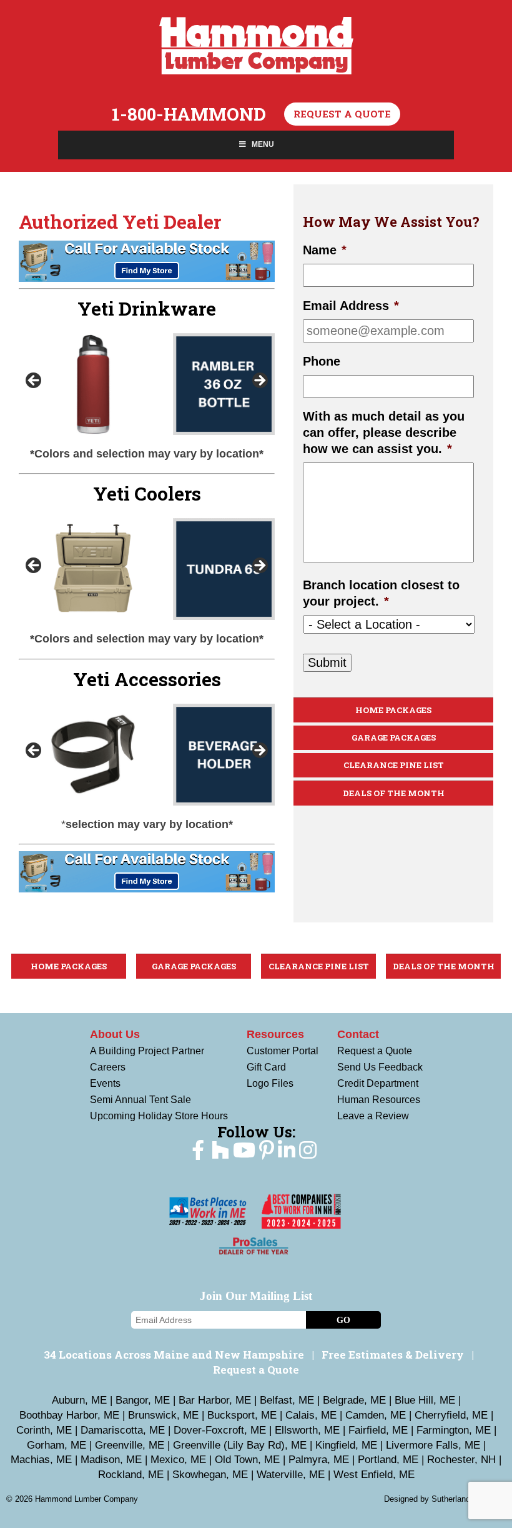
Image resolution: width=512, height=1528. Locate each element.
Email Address (351, 305)
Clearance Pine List (393, 765)
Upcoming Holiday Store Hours (159, 1116)
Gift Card (266, 1067)
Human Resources (378, 1099)
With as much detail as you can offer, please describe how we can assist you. (384, 432)
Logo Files (270, 1083)
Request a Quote (342, 113)
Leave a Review (373, 1116)
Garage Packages (394, 737)
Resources (275, 1034)
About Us (115, 1034)
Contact (358, 1034)
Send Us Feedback (380, 1067)
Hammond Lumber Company (256, 45)
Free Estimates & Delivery (393, 1354)
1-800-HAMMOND (189, 114)
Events (105, 1083)
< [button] (34, 381)
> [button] (259, 381)
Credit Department (377, 1083)
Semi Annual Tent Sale (140, 1099)
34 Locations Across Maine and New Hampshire (174, 1354)
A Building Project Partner (147, 1051)
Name (325, 250)
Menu (263, 144)
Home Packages (393, 710)
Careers (108, 1067)
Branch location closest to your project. (381, 593)
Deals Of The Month (394, 793)
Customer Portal (282, 1051)
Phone (321, 361)
